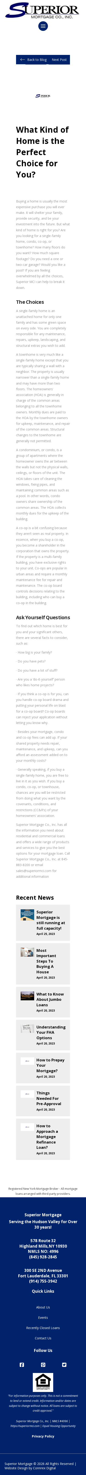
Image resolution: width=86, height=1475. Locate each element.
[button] (43, 26)
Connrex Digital (44, 1468)
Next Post (59, 59)
